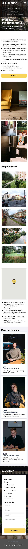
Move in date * (8, 479)
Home (5, 545)
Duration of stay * (9, 491)
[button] (24, 3)
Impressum (20, 545)
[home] (9, 3)
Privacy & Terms (12, 545)
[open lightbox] (14, 101)
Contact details (9, 502)
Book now (14, 75)
